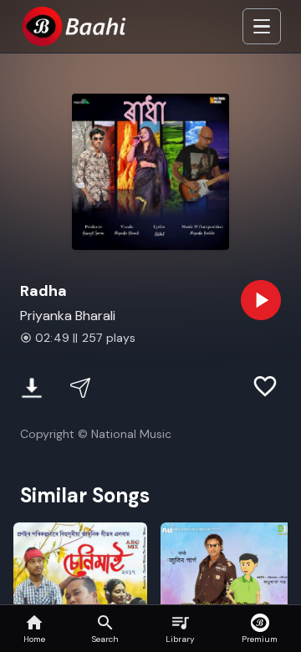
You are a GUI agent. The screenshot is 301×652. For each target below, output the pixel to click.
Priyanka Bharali (67, 315)
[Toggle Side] (261, 26)
